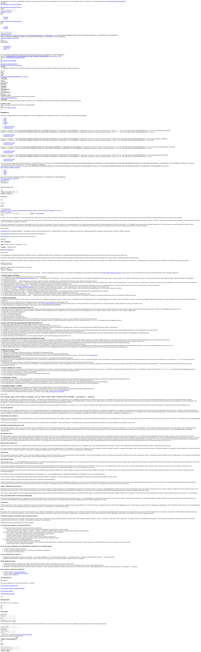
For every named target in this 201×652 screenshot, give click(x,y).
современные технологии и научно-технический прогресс (27, 35)
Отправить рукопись (6, 11)
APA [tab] (5, 121)
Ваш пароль (4, 629)
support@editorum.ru (20, 572)
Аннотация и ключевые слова (9, 97)
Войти (32, 213)
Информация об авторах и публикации (11, 65)
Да (1, 607)
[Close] (1, 109)
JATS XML (6, 180)
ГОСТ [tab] (5, 118)
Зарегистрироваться (11, 639)
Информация (7, 46)
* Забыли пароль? (39, 213)
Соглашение (4, 210)
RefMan (12, 167)
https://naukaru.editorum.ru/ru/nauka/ (112, 272)
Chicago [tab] (6, 122)
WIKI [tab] (5, 123)
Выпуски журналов (11, 4)
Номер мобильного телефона (8, 621)
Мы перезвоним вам (6, 577)
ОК (17, 637)
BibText (3, 167)
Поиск (2, 8)
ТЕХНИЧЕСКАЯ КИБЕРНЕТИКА (15, 57)
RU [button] (1, 14)
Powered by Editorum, (49, 210)
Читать (9, 107)
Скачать (14, 107)
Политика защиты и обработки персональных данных (22, 210)
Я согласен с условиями (8, 634)
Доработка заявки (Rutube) (8, 593)
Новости (19, 4)
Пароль (3, 648)
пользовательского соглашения (23, 634)
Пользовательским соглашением (116, 1)
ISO (5, 170)
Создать (9, 212)
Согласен (3, 2)
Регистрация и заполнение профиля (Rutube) (13, 588)
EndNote (7, 167)
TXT (5, 174)
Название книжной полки (8, 191)
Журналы (3, 4)
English (6, 18)
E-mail (2, 628)
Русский (6, 17)
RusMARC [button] (17, 167)
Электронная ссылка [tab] (9, 126)
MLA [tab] (5, 119)
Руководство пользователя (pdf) (9, 585)
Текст (5, 49)
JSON (5, 173)
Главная (3, 35)
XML (5, 171)
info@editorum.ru (9, 249)
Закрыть (3, 193)
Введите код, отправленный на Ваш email (12, 636)
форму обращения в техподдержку (19, 573)
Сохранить (9, 193)
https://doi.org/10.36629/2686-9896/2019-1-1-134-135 (14, 76)
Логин (2, 647)
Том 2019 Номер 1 (49, 35)
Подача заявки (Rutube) (7, 591)
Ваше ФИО (4, 614)
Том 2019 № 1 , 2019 (55, 56)
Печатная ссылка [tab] (8, 128)
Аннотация (7, 48)
